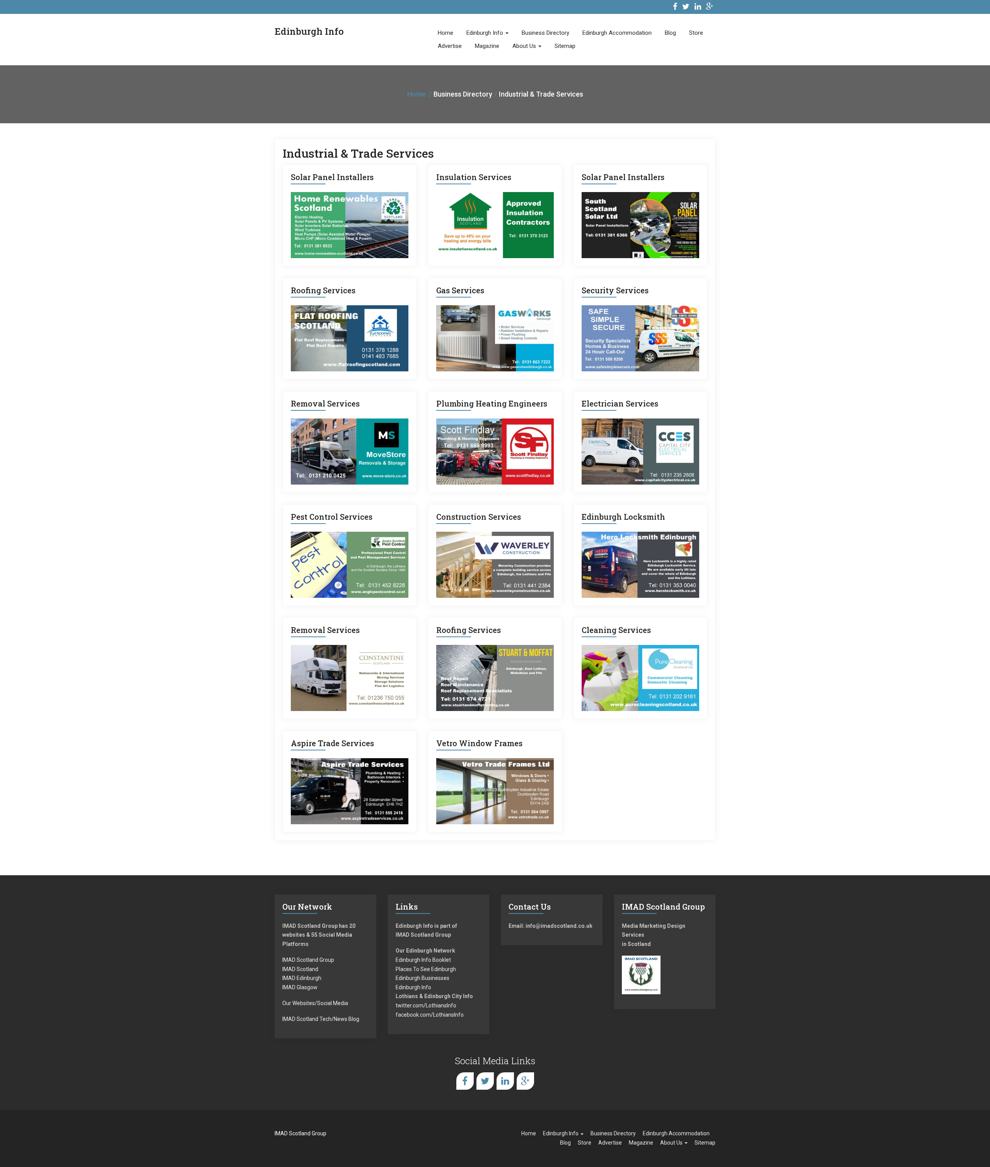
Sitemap (565, 46)
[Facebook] (675, 7)
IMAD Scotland (300, 969)
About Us (525, 46)
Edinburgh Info (485, 32)
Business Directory (545, 32)
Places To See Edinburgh (426, 969)
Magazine (487, 46)
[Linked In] (698, 7)
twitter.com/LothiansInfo (426, 1005)
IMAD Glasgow (299, 987)
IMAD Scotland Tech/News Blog (320, 1019)
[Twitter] (686, 7)
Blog (670, 32)
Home (445, 32)
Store (696, 32)
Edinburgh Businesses (422, 978)
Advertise (450, 46)
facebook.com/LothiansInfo (430, 1015)
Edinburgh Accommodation (617, 32)
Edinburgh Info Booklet (423, 960)
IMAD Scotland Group (308, 960)
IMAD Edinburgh (301, 978)
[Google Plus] (709, 7)
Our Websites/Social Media (315, 1003)
